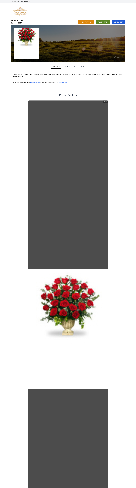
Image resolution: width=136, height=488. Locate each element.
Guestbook (79, 67)
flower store (63, 82)
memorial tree (35, 82)
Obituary (56, 67)
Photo (67, 67)
